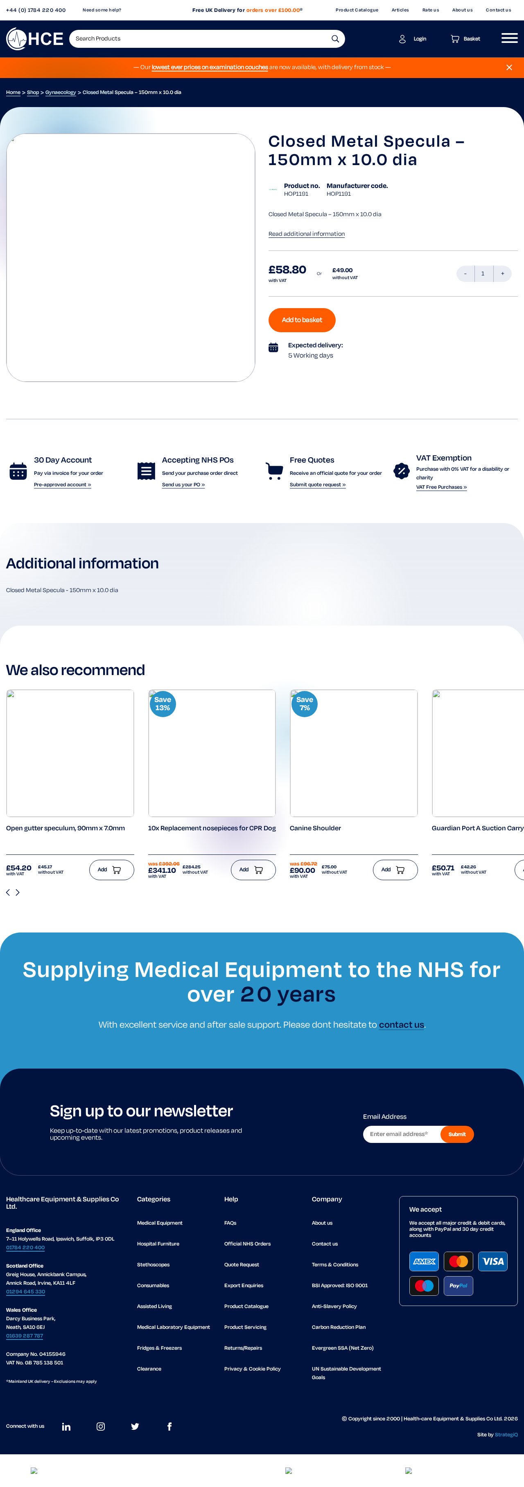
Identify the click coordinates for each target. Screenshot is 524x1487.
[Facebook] (169, 1426)
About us (462, 10)
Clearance (149, 1369)
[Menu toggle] (506, 39)
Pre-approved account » (62, 484)
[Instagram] (101, 1426)
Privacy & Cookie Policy (252, 1369)
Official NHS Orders (247, 1244)
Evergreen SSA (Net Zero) (343, 1348)
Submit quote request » (318, 484)
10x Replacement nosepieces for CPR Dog (212, 828)
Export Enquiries (243, 1286)
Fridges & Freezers (159, 1348)
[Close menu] (509, 67)
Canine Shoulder (315, 828)
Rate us (431, 10)
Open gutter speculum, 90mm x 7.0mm (65, 828)
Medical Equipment (160, 1223)
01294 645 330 (25, 1292)
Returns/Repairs (243, 1348)
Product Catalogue (357, 10)
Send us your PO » (183, 484)
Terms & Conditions (335, 1265)
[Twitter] (135, 1426)
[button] (335, 39)
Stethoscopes (153, 1265)
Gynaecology (60, 92)
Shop (33, 92)
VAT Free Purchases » (441, 487)
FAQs (230, 1223)
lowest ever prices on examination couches (210, 67)
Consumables (153, 1286)
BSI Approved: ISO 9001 (340, 1286)
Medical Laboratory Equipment (173, 1327)
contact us (401, 1025)
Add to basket (302, 320)
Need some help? (102, 10)
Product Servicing (245, 1327)
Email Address (385, 1117)
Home (13, 92)
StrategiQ (506, 1435)
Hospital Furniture (158, 1244)
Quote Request (241, 1265)
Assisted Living (154, 1307)
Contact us (498, 10)
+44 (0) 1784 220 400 (36, 10)
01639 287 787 (24, 1336)
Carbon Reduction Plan (339, 1327)
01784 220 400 (25, 1248)
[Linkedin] (66, 1426)
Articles (400, 10)
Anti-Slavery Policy (334, 1307)
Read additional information (307, 234)
